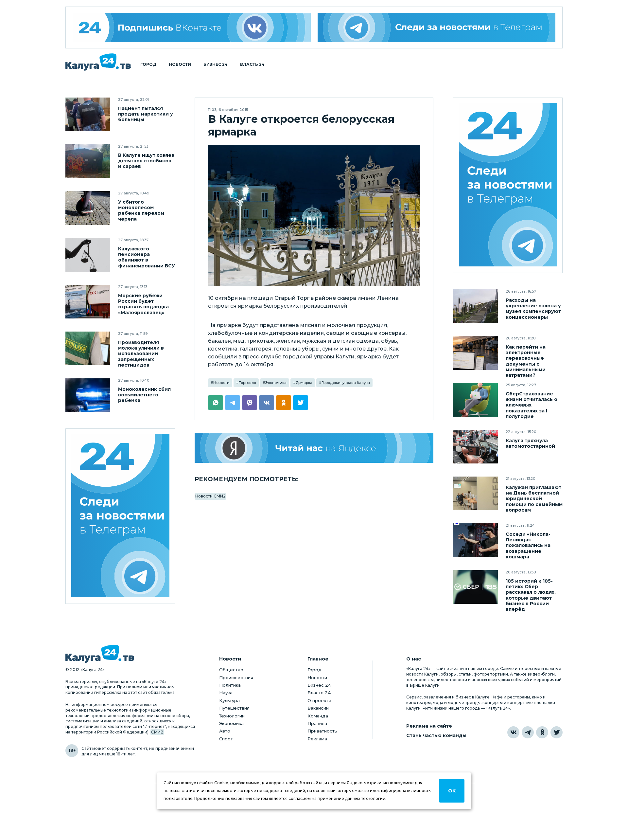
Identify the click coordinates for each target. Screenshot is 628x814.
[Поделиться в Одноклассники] (283, 402)
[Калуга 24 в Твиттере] (556, 732)
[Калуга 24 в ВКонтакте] (513, 732)
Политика (230, 685)
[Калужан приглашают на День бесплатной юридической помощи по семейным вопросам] (475, 493)
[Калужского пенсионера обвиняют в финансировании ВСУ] (87, 255)
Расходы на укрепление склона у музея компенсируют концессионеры (533, 309)
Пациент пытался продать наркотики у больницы (145, 114)
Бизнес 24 (215, 64)
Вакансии (318, 708)
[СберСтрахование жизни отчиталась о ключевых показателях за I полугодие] (475, 400)
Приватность (322, 730)
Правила (317, 723)
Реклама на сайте (429, 726)
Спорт (226, 738)
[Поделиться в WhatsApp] (215, 402)
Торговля (247, 382)
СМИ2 (157, 732)
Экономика (276, 382)
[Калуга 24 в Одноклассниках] (542, 732)
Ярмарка (304, 382)
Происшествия (236, 677)
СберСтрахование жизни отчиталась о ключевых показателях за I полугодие (531, 405)
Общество (231, 669)
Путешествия (234, 708)
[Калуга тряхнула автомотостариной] (475, 446)
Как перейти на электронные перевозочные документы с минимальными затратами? (526, 361)
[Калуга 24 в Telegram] (528, 732)
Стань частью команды (436, 735)
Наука (226, 692)
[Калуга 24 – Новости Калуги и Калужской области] (98, 62)
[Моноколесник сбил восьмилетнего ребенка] (87, 395)
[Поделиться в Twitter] (300, 402)
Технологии (232, 715)
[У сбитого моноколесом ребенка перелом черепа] (87, 208)
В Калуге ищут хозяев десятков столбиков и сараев (146, 161)
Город (148, 64)
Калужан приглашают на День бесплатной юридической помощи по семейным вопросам (534, 499)
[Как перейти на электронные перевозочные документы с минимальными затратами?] (475, 353)
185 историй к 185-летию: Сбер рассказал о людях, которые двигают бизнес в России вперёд (531, 595)
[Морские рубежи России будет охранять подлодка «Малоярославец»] (87, 301)
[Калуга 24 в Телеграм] (120, 516)
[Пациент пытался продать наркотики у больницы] (87, 114)
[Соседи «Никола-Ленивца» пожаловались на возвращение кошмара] (475, 540)
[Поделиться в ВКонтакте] (266, 402)
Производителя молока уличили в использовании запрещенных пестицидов (141, 354)
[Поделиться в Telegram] (232, 402)
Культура (229, 700)
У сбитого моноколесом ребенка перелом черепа (141, 210)
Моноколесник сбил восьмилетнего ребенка (144, 395)
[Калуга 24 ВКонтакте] (192, 27)
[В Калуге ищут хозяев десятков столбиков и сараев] (87, 161)
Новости (180, 64)
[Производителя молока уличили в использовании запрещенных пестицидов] (87, 348)
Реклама (317, 738)
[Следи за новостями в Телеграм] (437, 27)
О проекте (319, 700)
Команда (317, 715)
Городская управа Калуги (346, 382)
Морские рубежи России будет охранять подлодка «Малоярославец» (143, 304)
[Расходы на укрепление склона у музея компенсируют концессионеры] (475, 306)
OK (452, 791)
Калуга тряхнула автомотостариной (530, 443)
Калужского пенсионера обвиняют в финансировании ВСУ (146, 257)
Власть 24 (252, 64)
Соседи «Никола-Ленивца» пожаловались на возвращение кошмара (528, 545)
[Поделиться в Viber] (249, 402)
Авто (224, 730)
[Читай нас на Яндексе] (314, 448)
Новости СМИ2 (210, 496)
